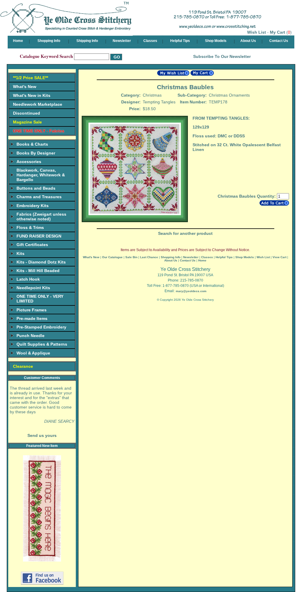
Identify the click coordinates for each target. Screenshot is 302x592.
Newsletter (122, 41)
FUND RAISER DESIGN (39, 236)
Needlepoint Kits (33, 287)
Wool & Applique (33, 353)
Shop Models (215, 41)
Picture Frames (32, 310)
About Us (248, 41)
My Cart (277, 32)
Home (18, 41)
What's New (24, 86)
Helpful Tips (180, 41)
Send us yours (42, 435)
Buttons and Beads (36, 188)
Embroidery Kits (33, 205)
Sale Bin (131, 257)
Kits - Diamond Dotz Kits (41, 262)
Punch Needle (31, 335)
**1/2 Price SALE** (30, 77)
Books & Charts (32, 144)
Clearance (23, 366)
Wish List (256, 32)
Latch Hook (28, 279)
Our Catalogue (112, 257)
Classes (150, 41)
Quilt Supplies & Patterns (42, 344)
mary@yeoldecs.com (191, 291)
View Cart (279, 257)
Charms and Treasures (39, 196)
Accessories (29, 161)
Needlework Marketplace (37, 104)
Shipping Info (87, 41)
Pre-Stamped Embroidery (41, 327)
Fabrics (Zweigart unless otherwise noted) (41, 216)
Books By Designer (36, 153)
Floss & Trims (30, 227)
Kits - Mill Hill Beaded (38, 270)
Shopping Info (48, 41)
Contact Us (278, 41)
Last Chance (149, 257)
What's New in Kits (31, 95)
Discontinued (26, 113)
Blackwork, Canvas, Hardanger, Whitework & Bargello (41, 175)
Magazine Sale (27, 122)
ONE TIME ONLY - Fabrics (38, 131)
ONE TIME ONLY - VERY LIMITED (40, 298)
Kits (20, 253)
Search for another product (185, 233)
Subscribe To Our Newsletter (222, 56)
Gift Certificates (32, 244)
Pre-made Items (32, 318)
